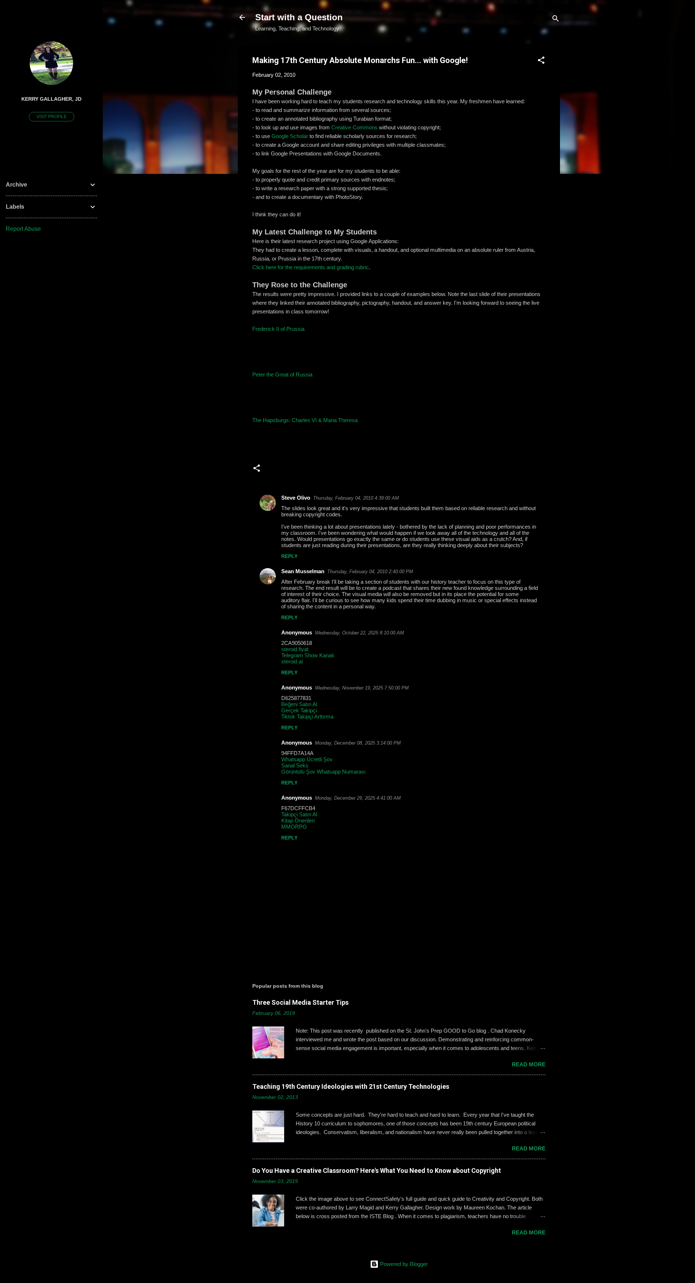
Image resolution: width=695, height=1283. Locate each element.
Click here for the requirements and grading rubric (310, 267)
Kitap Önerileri (298, 820)
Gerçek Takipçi (299, 710)
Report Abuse (23, 229)
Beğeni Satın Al (299, 704)
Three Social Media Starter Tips (300, 1002)
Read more (529, 1064)
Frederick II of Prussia (278, 329)
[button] (541, 61)
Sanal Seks (294, 765)
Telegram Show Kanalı (307, 655)
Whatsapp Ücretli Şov (307, 759)
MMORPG (294, 827)
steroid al (292, 661)
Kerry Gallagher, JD (51, 99)
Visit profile (52, 116)
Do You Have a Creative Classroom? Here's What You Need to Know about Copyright (376, 1170)
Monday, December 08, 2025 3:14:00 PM (358, 743)
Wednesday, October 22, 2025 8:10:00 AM (359, 633)
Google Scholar (289, 136)
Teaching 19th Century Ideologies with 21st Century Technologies (350, 1086)
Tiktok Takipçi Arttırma (307, 716)
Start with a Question (299, 17)
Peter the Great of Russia (282, 374)
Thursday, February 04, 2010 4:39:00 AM (356, 498)
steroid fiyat (294, 649)
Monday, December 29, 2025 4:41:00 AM (358, 798)
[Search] (555, 20)
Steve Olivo (295, 498)
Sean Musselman (302, 571)
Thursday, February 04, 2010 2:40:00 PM (370, 571)
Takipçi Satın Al (299, 814)
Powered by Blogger (403, 1264)
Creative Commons (354, 127)
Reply (289, 556)
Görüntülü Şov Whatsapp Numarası (323, 771)
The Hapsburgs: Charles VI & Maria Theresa (305, 420)
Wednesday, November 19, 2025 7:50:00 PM (362, 688)
